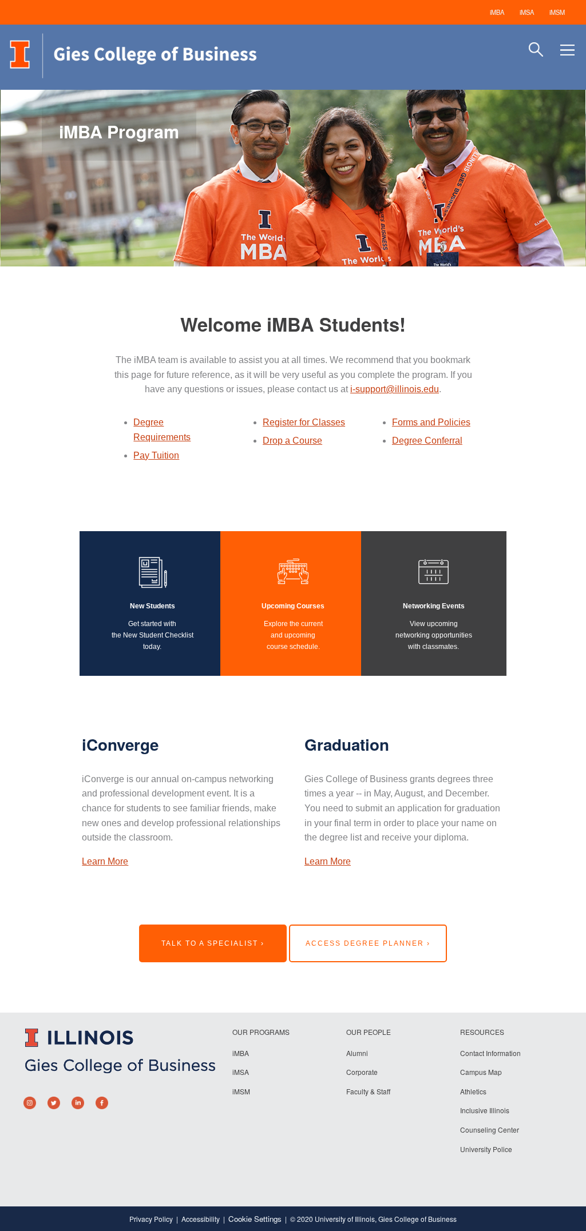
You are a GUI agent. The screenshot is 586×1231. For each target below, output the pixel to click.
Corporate (362, 1072)
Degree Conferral (427, 440)
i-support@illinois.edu (394, 389)
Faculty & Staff (368, 1091)
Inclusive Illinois (484, 1110)
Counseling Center (489, 1129)
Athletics (473, 1091)
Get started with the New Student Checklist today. (152, 635)
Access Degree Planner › (368, 943)
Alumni (357, 1053)
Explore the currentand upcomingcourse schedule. (293, 635)
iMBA (497, 12)
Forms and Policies (431, 422)
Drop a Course (292, 440)
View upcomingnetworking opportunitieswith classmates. (433, 635)
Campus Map (481, 1072)
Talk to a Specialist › (212, 943)
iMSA (527, 12)
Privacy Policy (151, 1219)
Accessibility (200, 1219)
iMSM (557, 12)
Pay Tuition (156, 455)
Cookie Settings (255, 1218)
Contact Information (490, 1053)
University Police (486, 1149)
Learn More (105, 861)
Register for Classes (304, 422)
